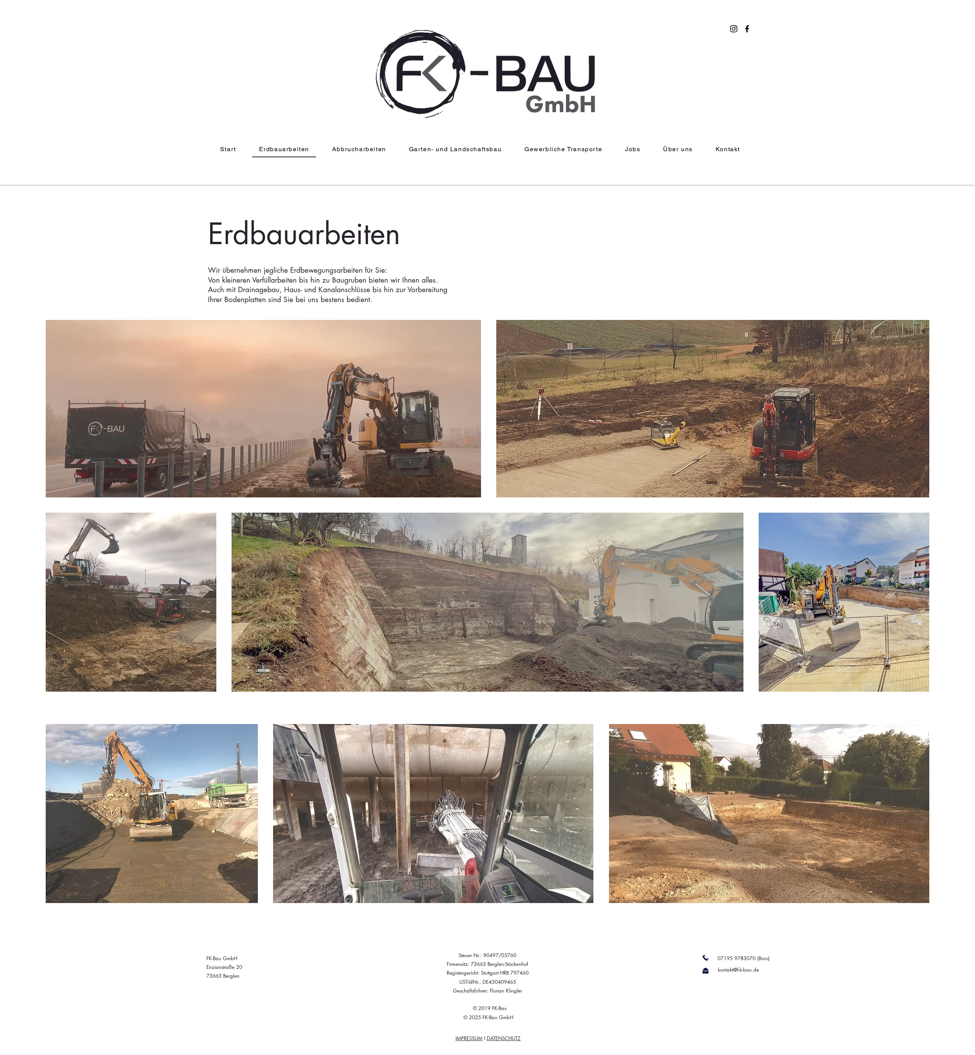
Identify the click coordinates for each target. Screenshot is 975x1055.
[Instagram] (733, 29)
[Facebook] (747, 29)
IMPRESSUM (469, 1038)
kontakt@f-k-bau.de (738, 969)
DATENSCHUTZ (504, 1038)
